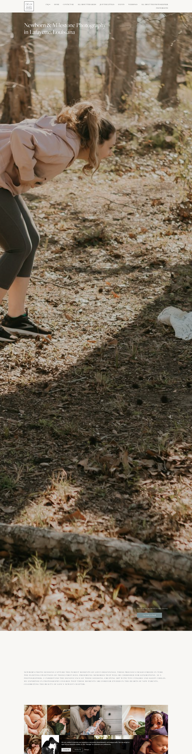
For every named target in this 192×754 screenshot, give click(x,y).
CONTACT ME (68, 4)
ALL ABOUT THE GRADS (87, 4)
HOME (56, 4)
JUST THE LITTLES (107, 4)
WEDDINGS (132, 4)
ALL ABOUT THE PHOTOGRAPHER (154, 4)
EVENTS (121, 4)
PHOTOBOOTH (162, 8)
